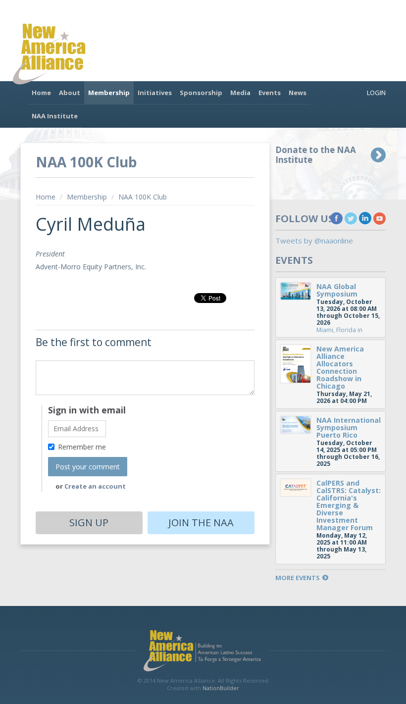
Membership (109, 92)
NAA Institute (55, 115)
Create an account (95, 486)
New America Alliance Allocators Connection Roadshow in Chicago (340, 367)
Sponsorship (201, 92)
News (297, 92)
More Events (297, 578)
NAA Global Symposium (336, 290)
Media (240, 92)
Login (376, 92)
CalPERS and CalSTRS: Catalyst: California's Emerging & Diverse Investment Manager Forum (348, 505)
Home (41, 92)
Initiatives (155, 92)
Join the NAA (201, 522)
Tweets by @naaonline (314, 241)
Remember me (82, 447)
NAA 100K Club (142, 196)
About (69, 92)
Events (269, 92)
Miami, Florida (336, 330)
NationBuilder (221, 688)
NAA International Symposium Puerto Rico (348, 427)
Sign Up (88, 522)
